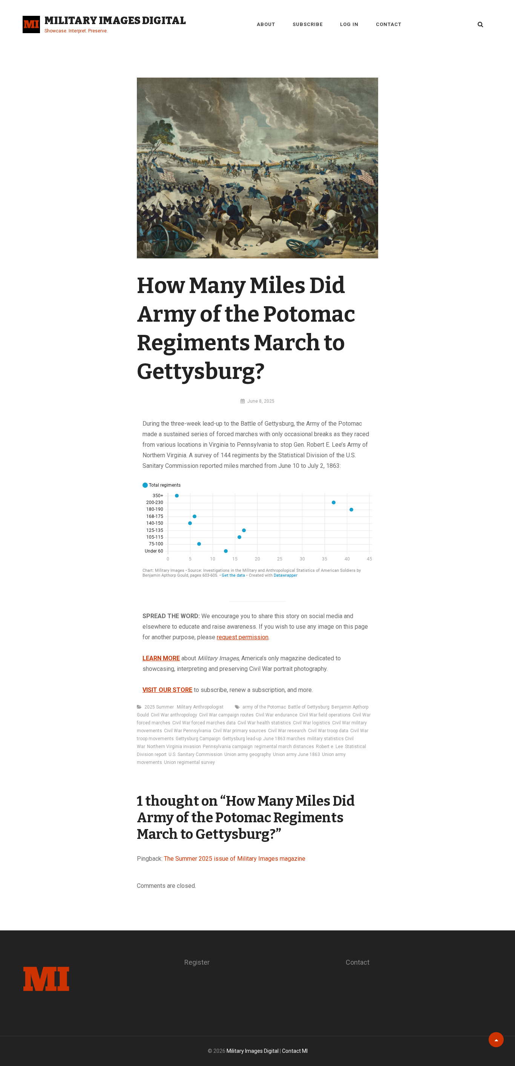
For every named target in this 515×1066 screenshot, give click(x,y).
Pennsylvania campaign (228, 746)
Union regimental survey (189, 762)
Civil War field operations (325, 715)
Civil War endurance (276, 715)
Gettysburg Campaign (198, 738)
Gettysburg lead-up (241, 738)
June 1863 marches (284, 738)
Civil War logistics (311, 722)
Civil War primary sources (239, 730)
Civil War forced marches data (204, 722)
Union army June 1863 (296, 754)
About (266, 24)
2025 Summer (159, 707)
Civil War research (287, 730)
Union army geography (247, 754)
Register (197, 962)
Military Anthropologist (200, 707)
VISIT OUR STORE (167, 689)
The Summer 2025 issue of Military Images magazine (234, 858)
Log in (349, 24)
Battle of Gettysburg (309, 707)
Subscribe (308, 24)
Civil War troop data (328, 730)
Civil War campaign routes (226, 715)
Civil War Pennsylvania (187, 730)
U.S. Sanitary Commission (195, 754)
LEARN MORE (161, 658)
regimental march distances (284, 746)
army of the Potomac (264, 707)
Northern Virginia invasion (174, 746)
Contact (389, 24)
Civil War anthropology (174, 715)
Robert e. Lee (329, 746)
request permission (242, 637)
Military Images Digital (115, 20)
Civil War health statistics (264, 722)
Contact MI (295, 1051)
